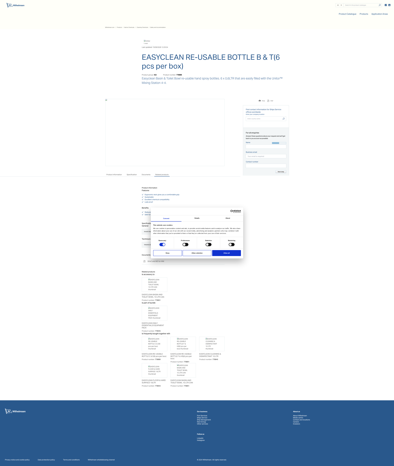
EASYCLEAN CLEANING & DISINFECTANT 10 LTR (210, 355)
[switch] (185, 244)
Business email (251, 152)
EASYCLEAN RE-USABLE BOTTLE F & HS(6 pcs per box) (181, 356)
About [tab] (228, 218)
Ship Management (204, 420)
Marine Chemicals (129, 27)
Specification (132, 175)
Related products (162, 175)
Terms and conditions (71, 460)
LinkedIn (200, 438)
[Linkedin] (389, 5)
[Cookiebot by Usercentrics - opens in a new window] (232, 211)
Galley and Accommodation (158, 27)
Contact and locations (301, 420)
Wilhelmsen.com (109, 27)
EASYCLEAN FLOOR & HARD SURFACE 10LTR (154, 381)
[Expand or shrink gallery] (221, 102)
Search (283, 119)
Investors (296, 424)
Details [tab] (197, 218)
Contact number (252, 162)
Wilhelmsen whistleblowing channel (101, 460)
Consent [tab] (166, 218)
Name (248, 142)
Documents (146, 175)
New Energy (201, 422)
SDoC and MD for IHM (153, 261)
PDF (271, 101)
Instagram (201, 440)
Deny (167, 253)
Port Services (202, 416)
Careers (296, 422)
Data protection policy (46, 460)
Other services (202, 424)
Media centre (298, 418)
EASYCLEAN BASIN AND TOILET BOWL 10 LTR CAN (153, 295)
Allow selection (197, 253)
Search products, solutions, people (379, 5)
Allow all (226, 253)
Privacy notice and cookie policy (17, 460)
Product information (114, 175)
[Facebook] (386, 5)
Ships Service (202, 418)
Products (119, 27)
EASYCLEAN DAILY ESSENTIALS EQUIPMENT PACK (153, 325)
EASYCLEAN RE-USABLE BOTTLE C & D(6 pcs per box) (154, 355)
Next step (281, 172)
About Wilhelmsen (300, 416)
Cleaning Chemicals (142, 27)
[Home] (15, 5)
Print (263, 101)
